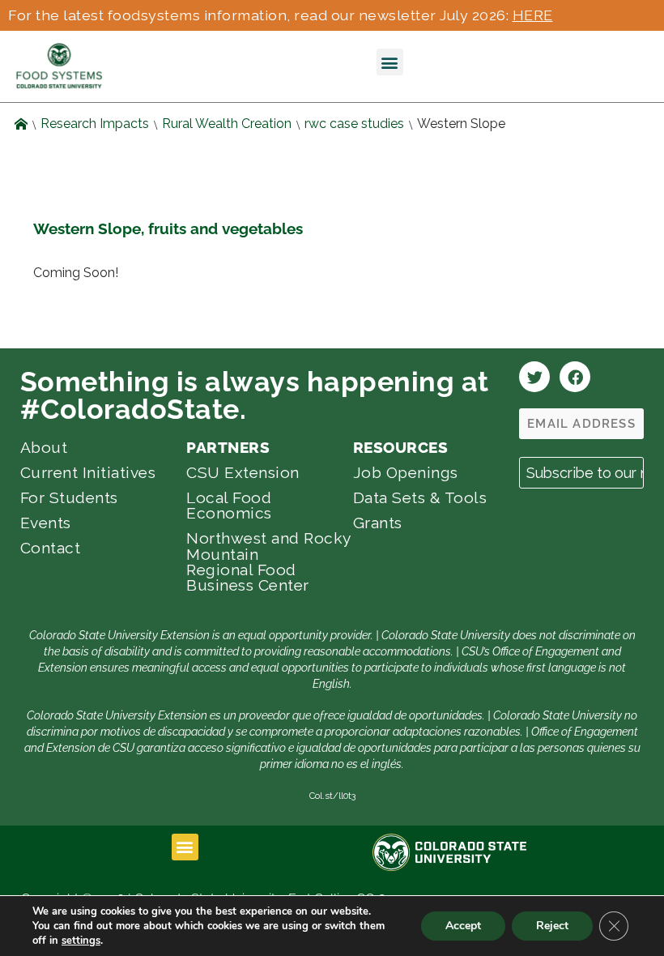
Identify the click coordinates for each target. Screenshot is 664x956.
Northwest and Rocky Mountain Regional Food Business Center (268, 561)
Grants (377, 522)
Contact (50, 548)
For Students (69, 497)
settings (81, 940)
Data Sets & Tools (420, 497)
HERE (533, 14)
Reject (552, 925)
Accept (463, 925)
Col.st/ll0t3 (332, 795)
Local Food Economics (229, 505)
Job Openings (405, 472)
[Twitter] (534, 376)
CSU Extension (243, 472)
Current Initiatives (88, 472)
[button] (390, 62)
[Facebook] (575, 376)
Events (45, 522)
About (44, 447)
